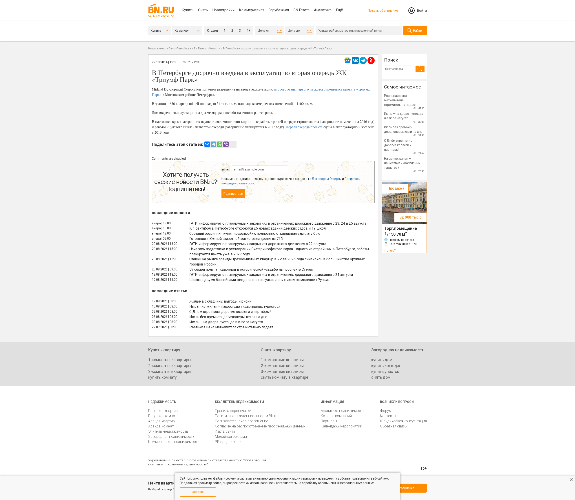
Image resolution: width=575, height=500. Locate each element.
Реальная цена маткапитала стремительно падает (231, 327)
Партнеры (329, 421)
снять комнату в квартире (284, 377)
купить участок (385, 371)
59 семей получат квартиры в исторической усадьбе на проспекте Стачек (251, 269)
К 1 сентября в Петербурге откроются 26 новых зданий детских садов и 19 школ (257, 228)
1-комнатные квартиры (169, 359)
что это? (389, 250)
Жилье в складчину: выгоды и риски (220, 301)
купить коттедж (385, 365)
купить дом (381, 359)
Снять (203, 10)
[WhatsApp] (219, 144)
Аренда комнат (161, 426)
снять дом (381, 377)
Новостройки (223, 10)
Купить (188, 10)
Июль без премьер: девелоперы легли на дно (228, 317)
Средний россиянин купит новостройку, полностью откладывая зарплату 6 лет (255, 233)
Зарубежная (279, 10)
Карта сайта (225, 431)
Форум (385, 411)
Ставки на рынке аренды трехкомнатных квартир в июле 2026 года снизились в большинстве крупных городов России (277, 261)
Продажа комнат (162, 416)
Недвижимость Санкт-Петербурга (169, 48)
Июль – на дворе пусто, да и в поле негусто (226, 322)
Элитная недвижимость (168, 431)
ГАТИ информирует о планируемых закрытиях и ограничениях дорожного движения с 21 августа (271, 274)
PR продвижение (229, 442)
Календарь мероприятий (341, 426)
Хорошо (198, 491)
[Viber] (226, 144)
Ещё (339, 10)
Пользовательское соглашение (241, 421)
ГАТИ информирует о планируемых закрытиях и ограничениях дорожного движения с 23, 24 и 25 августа (277, 223)
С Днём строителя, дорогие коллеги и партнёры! (230, 312)
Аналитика (323, 10)
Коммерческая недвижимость (173, 442)
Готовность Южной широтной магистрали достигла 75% (236, 239)
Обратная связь (393, 426)
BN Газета (301, 10)
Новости (214, 48)
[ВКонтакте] (207, 144)
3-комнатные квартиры (169, 371)
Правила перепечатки (233, 411)
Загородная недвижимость (171, 436)
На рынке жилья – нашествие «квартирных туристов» (235, 306)
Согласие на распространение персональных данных (260, 426)
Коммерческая (251, 10)
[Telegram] (213, 144)
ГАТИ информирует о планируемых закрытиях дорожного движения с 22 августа (257, 244)
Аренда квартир (161, 421)
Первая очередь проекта (304, 126)
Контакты (388, 416)
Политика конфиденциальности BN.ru (246, 416)
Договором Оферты (326, 179)
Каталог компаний (336, 416)
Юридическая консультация (403, 421)
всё (279, 30)
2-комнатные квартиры (169, 365)
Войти (422, 10)
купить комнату (162, 377)
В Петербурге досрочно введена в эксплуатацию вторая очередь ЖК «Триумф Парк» (277, 48)
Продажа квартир (163, 411)
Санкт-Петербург (158, 15)
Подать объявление (383, 10)
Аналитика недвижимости (343, 411)
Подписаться (233, 193)
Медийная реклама (231, 436)
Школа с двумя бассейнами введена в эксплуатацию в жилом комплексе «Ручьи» (259, 280)
